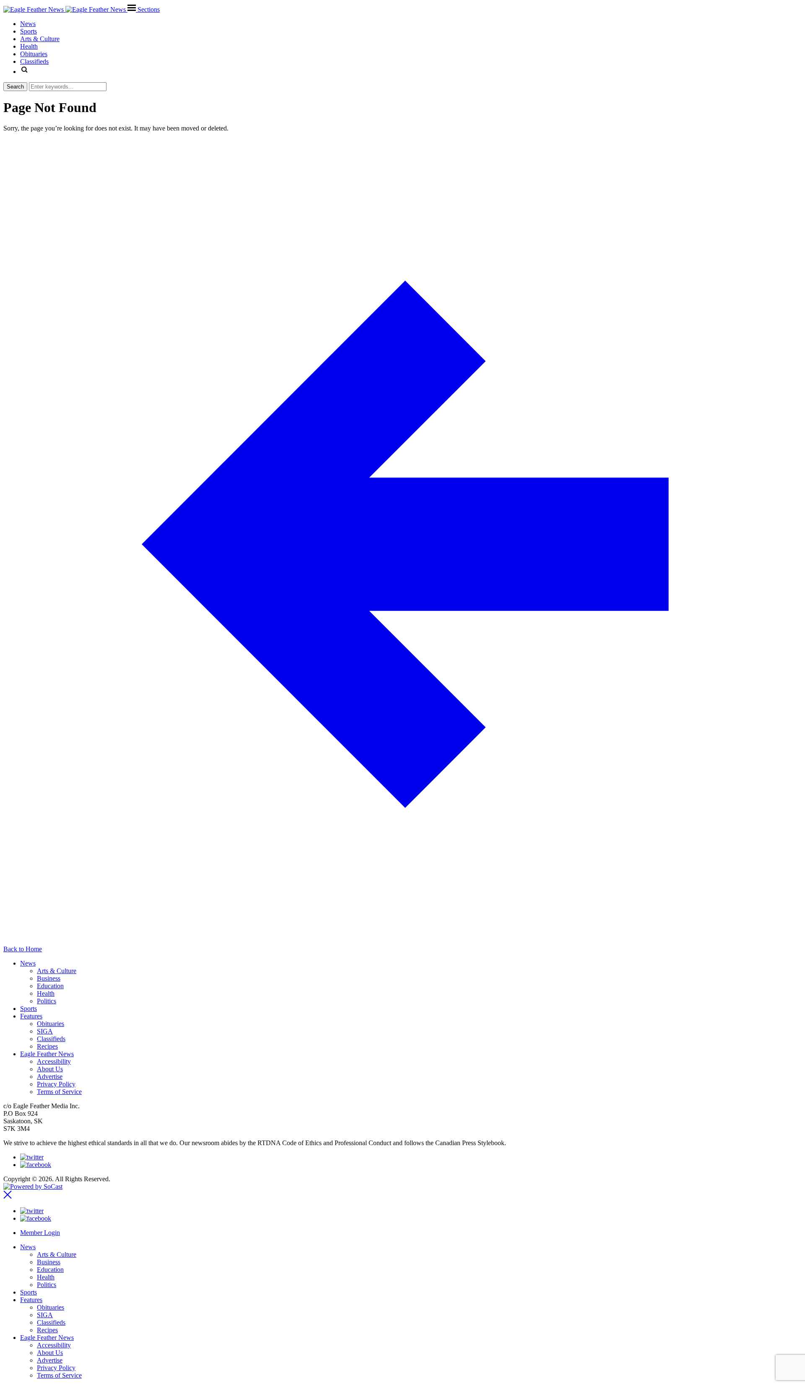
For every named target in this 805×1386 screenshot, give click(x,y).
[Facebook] (35, 1164)
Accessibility (54, 1061)
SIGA (45, 1031)
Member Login (40, 1232)
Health (46, 993)
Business (48, 978)
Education (50, 985)
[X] (32, 1157)
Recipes (47, 1046)
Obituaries (50, 1023)
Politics (46, 1001)
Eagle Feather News (47, 1053)
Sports (28, 1008)
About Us (50, 1069)
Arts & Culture (56, 970)
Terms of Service (59, 1091)
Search (15, 87)
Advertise (49, 1076)
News (28, 963)
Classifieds (51, 1038)
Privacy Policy (56, 1084)
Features (31, 1016)
